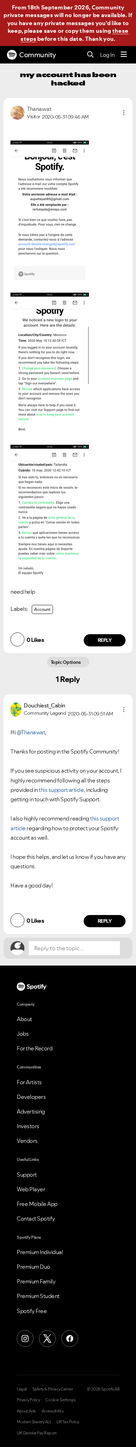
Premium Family (36, 1281)
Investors (28, 1126)
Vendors (27, 1141)
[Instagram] (25, 1338)
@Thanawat (31, 732)
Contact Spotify (36, 1218)
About (24, 1019)
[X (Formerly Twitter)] (47, 1338)
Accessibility (52, 1411)
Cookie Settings (60, 1400)
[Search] (90, 55)
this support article (61, 790)
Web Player (31, 1189)
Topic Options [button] (66, 662)
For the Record (34, 1048)
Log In (107, 55)
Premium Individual (40, 1252)
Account (42, 609)
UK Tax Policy (67, 1422)
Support (27, 1174)
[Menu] (124, 55)
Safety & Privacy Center (52, 1389)
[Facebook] (69, 1338)
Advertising (31, 1111)
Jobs (23, 1033)
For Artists (29, 1082)
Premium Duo (33, 1266)
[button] (124, 112)
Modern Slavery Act (34, 1422)
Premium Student (38, 1296)
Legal (22, 1389)
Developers (31, 1097)
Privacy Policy (28, 1400)
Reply (105, 640)
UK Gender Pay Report (36, 1433)
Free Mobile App (37, 1204)
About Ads (26, 1411)
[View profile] (17, 112)
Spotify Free (32, 1311)
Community (37, 55)
